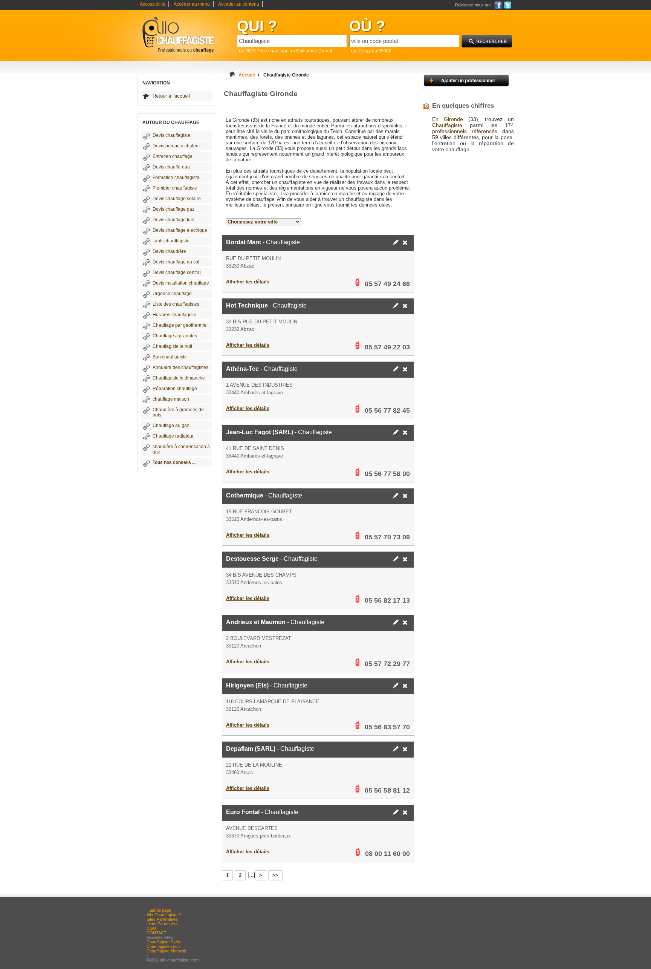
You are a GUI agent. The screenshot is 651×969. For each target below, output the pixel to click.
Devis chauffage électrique (180, 230)
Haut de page (159, 910)
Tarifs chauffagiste (171, 240)
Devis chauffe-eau (171, 167)
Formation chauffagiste (176, 177)
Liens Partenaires (163, 924)
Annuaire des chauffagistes (180, 367)
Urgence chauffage (172, 293)
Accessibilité (152, 4)
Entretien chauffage (173, 156)
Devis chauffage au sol (176, 262)
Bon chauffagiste (170, 357)
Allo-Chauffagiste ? (164, 914)
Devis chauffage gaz (173, 209)
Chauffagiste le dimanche (179, 378)
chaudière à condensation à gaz (181, 449)
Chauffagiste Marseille (167, 951)
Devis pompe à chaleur (176, 145)
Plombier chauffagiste (175, 188)
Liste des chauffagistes (176, 304)
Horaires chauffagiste (174, 314)
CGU (151, 928)
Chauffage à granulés (175, 335)
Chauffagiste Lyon (163, 946)
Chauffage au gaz (171, 425)
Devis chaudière (169, 251)
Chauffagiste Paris (163, 942)
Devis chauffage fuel (173, 219)
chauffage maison (171, 399)
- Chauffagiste (263, 242)
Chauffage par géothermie (179, 325)
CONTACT (157, 933)
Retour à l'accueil (171, 96)
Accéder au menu (192, 4)
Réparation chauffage (175, 388)
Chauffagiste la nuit (172, 346)
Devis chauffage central (177, 272)
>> (275, 875)
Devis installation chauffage (181, 283)
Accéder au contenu (238, 4)
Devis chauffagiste (171, 135)
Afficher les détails (247, 282)
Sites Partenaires (162, 919)
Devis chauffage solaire (177, 198)
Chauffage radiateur (173, 436)
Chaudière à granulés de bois (178, 412)
